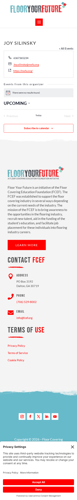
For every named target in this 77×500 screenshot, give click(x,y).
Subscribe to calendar (36, 128)
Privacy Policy (16, 345)
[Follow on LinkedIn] (46, 416)
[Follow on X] (38, 416)
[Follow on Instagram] (22, 416)
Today (38, 115)
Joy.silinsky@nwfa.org (26, 64)
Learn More (27, 245)
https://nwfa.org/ (23, 70)
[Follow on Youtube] (55, 416)
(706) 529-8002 (26, 302)
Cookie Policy (16, 360)
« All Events (66, 48)
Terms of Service (18, 353)
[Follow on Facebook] (30, 416)
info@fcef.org (24, 317)
